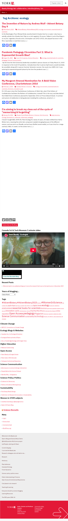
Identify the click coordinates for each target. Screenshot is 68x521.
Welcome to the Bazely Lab (9, 436)
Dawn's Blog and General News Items (12, 438)
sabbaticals (55, 314)
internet (28, 311)
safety (60, 314)
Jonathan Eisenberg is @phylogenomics (12, 401)
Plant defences (6, 464)
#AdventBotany (21, 29)
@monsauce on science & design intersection (14, 368)
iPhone (42, 311)
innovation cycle (18, 89)
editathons (57, 305)
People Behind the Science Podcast (11, 371)
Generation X (10, 117)
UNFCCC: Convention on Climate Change (12, 327)
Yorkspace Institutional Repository (11, 361)
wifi (62, 316)
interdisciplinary (22, 311)
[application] (33, 250)
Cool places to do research (9, 483)
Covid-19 (18, 58)
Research (4, 457)
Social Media (24, 115)
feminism (10, 89)
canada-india (23, 305)
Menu (3, 12)
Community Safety (39, 506)
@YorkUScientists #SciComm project (12, 441)
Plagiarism (39, 313)
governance (49, 308)
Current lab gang (6, 448)
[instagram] (7, 220)
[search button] (65, 3)
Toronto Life (46, 316)
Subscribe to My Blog (10, 225)
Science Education (33, 58)
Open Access (16, 313)
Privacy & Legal (38, 508)
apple (10, 305)
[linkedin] (10, 220)
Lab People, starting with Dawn (10, 444)
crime (31, 305)
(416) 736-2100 (21, 511)
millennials (24, 117)
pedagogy (4, 60)
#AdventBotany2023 (32, 29)
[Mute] (59, 266)
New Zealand (53, 311)
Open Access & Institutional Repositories (13, 480)
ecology (41, 29)
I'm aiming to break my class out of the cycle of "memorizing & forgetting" (27, 111)
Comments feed (7, 425)
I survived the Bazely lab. (9, 450)
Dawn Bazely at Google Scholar (9, 354)
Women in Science (26, 86)
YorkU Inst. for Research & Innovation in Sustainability (16, 395)
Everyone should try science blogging (12, 491)
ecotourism (51, 305)
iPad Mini (37, 311)
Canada (19, 86)
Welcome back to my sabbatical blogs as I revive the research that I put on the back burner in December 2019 (33, 286)
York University (44, 115)
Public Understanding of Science (11, 477)
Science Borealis (11, 410)
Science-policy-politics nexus (10, 473)
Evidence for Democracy (8, 381)
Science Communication (14, 60)
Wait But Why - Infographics (9, 374)
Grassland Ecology (7, 467)
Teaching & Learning (7, 487)
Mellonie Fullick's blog (7, 347)
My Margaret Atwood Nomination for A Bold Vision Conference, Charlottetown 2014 (29, 82)
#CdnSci (39, 303)
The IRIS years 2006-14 (8, 497)
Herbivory (4, 460)
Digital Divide (37, 305)
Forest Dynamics (6, 470)
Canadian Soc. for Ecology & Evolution (11, 334)
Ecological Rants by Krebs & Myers (10, 337)
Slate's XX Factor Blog (7, 405)
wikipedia (4, 319)
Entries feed (6, 421)
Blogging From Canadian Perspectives (11, 279)
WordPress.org (7, 428)
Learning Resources (7, 493)
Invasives (24, 58)
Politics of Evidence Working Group (11, 384)
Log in (4, 418)
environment (47, 29)
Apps (13, 305)
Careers (37, 511)
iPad (31, 311)
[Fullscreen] (62, 266)
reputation (51, 314)
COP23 (28, 305)
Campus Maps (21, 513)
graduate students (57, 308)
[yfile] (13, 220)
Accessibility (38, 510)
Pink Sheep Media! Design (8, 391)
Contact (19, 510)
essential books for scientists (55, 58)
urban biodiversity (57, 316)
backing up (18, 305)
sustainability (29, 316)
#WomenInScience (51, 302)
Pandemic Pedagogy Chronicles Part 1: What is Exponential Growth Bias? (27, 54)
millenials (17, 117)
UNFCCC (51, 316)
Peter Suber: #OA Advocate (9, 358)
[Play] (4, 266)
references (46, 314)
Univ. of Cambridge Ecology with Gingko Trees (14, 341)
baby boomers (56, 115)
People (19, 115)
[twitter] (3, 220)
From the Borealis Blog (11, 276)
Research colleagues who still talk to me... (13, 453)
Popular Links (56, 3)
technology (39, 316)
